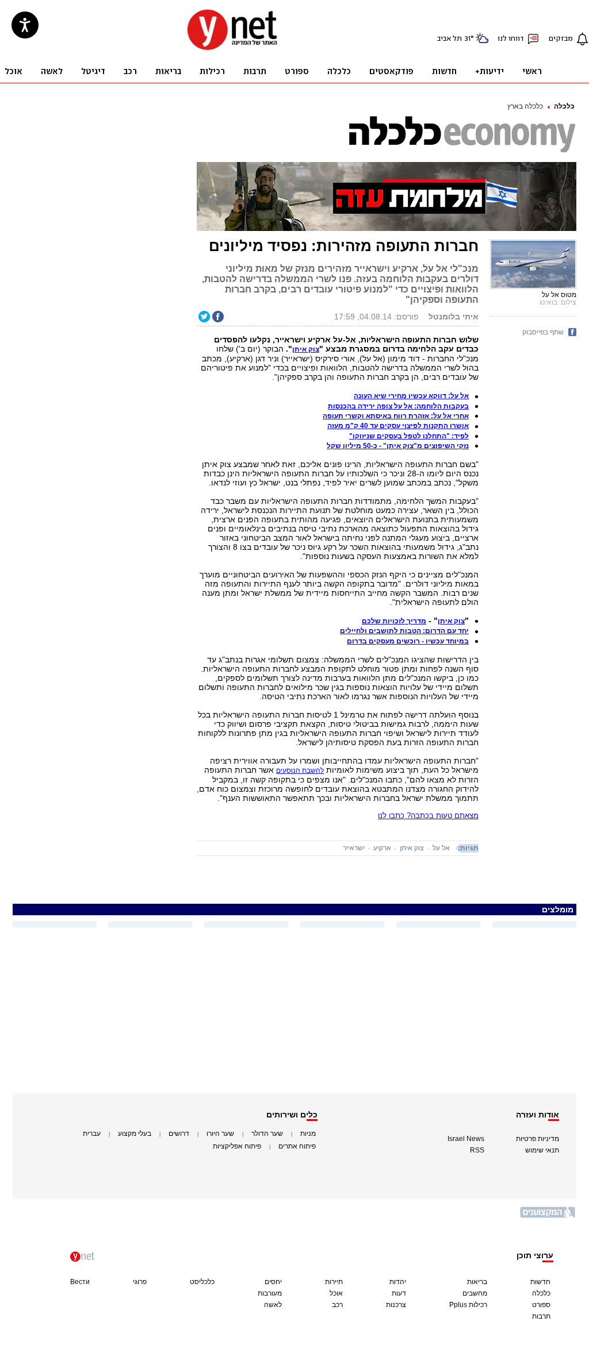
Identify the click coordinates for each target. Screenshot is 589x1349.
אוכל (336, 1293)
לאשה (273, 1305)
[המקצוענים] (548, 1217)
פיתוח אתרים (297, 1146)
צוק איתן (412, 848)
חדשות (540, 1282)
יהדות (397, 1282)
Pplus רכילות (468, 1305)
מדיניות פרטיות (537, 1139)
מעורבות (270, 1293)
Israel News (466, 1139)
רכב (337, 1305)
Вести (80, 1282)
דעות (399, 1293)
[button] (305, 349)
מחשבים (474, 1293)
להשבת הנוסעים (300, 770)
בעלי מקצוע (134, 1134)
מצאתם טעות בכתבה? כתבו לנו (428, 815)
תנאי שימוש (542, 1150)
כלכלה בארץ (525, 106)
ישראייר (354, 848)
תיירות (334, 1282)
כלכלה (564, 106)
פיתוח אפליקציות (237, 1146)
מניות (308, 1134)
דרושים (179, 1134)
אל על (441, 848)
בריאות (477, 1282)
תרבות (541, 1316)
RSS (477, 1150)
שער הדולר (267, 1134)
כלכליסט (202, 1282)
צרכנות (396, 1305)
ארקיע (382, 848)
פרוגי (140, 1282)
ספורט (541, 1305)
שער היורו (220, 1134)
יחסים (273, 1282)
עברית (92, 1134)
